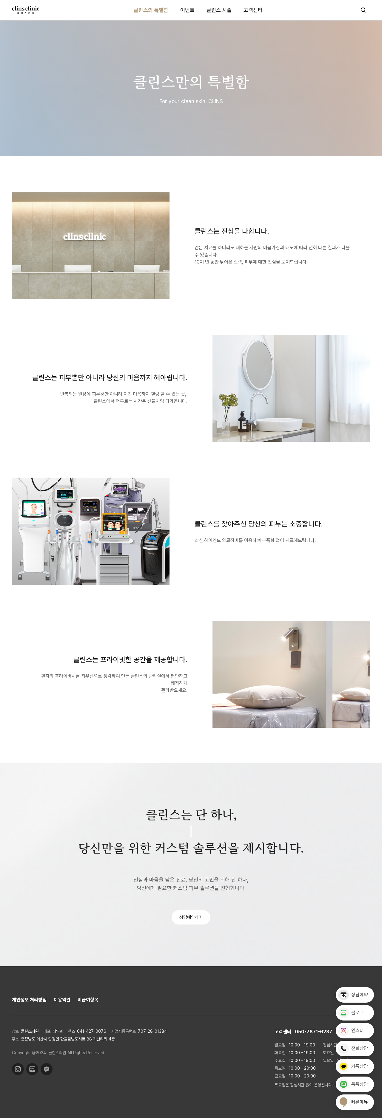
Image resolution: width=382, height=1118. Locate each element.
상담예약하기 (191, 917)
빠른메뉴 (359, 1102)
